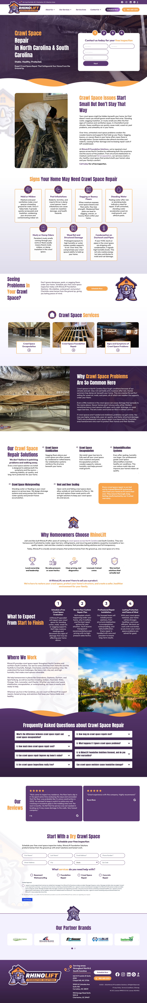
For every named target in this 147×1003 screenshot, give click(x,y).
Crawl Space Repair (86, 876)
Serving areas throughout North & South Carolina (82, 968)
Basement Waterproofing (40, 876)
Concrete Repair (107, 876)
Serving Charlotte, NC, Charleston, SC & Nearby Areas (39, 2)
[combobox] (86, 861)
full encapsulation (104, 156)
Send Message (27, 899)
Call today (83, 164)
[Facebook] (122, 2)
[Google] (134, 2)
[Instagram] (126, 2)
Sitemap (136, 987)
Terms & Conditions (127, 987)
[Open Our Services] (71, 9)
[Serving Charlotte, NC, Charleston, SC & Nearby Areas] (20, 2)
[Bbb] (137, 2)
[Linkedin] (131, 2)
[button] (8, 473)
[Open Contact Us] (100, 9)
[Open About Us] (54, 9)
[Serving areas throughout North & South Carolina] (68, 968)
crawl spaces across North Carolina (83, 541)
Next (96, 63)
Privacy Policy (117, 987)
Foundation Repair (66, 876)
